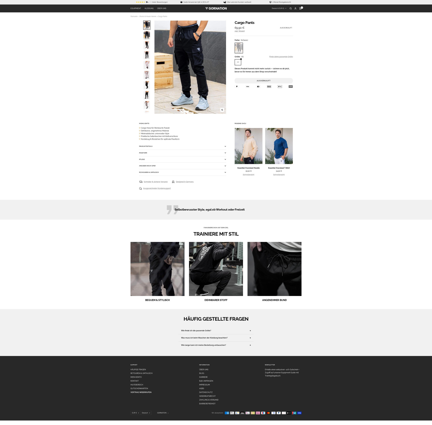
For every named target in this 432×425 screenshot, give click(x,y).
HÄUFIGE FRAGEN (138, 369)
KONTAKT (134, 381)
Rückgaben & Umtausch (149, 172)
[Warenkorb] (300, 8)
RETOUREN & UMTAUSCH (141, 373)
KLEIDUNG (149, 8)
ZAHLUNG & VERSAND (208, 400)
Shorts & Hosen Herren (148, 16)
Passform (143, 153)
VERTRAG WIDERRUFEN (140, 392)
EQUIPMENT (135, 8)
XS (238, 62)
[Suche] (291, 8)
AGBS (201, 388)
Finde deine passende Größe (281, 57)
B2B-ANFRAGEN (206, 381)
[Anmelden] (295, 8)
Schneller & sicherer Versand (156, 182)
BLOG (201, 373)
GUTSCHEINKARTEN (139, 388)
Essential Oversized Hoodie (248, 168)
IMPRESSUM (204, 385)
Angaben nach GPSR (147, 166)
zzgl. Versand (240, 31)
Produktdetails (145, 146)
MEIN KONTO (136, 377)
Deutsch (145, 413)
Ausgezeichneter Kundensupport (157, 188)
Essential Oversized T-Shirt (279, 168)
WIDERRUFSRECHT (207, 396)
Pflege (142, 159)
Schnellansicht (248, 175)
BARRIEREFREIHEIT (207, 404)
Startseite (134, 16)
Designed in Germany (185, 182)
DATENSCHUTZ (206, 392)
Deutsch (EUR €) (277, 8)
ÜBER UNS (161, 8)
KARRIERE (203, 377)
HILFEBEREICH (136, 385)
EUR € (134, 413)
